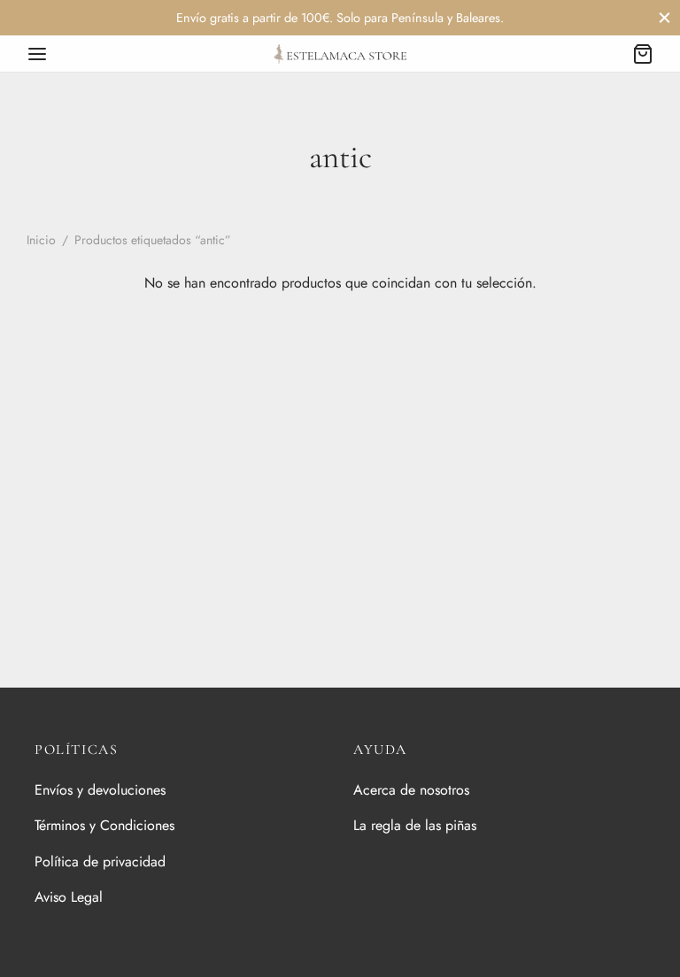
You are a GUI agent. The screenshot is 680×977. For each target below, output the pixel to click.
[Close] (664, 17)
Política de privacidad (100, 861)
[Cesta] (642, 54)
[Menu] (37, 54)
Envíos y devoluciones (100, 790)
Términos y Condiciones (104, 825)
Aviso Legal (69, 897)
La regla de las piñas (414, 825)
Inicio (41, 240)
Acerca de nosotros (411, 790)
